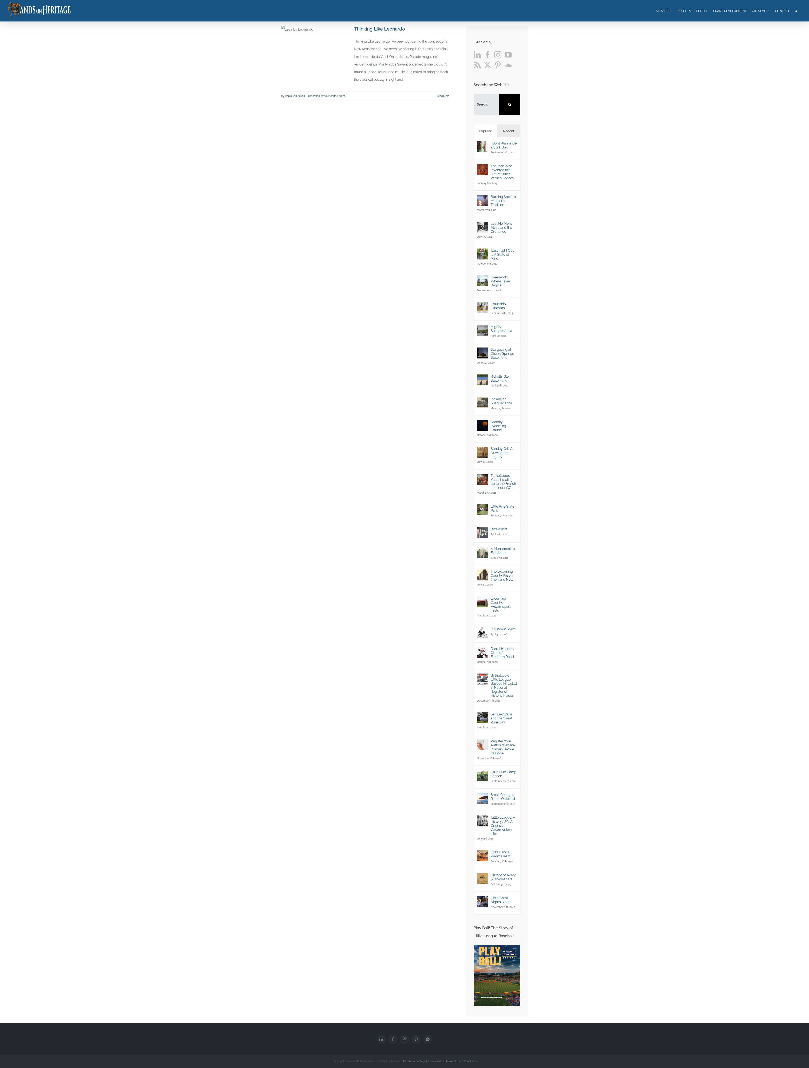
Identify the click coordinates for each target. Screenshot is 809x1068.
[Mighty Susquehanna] (482, 328)
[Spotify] (427, 1039)
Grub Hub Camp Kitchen (503, 774)
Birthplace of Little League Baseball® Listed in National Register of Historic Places (504, 686)
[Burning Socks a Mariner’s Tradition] (482, 198)
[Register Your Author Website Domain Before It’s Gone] (482, 743)
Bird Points (499, 529)
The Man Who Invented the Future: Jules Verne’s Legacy (502, 172)
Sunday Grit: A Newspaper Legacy (502, 453)
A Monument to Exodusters (503, 551)
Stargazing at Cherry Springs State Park (502, 354)
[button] (796, 10)
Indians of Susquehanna (501, 401)
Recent (508, 131)
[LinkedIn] (477, 54)
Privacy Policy (435, 1061)
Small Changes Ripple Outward (503, 797)
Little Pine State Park (502, 508)
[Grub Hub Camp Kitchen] (482, 774)
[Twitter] (487, 64)
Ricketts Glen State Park (500, 378)
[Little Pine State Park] (482, 508)
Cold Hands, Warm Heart (500, 854)
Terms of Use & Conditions (461, 1061)
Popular (485, 131)
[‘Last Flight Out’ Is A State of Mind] (482, 252)
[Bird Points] (482, 531)
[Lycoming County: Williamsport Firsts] (482, 600)
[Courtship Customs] (482, 306)
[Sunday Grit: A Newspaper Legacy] (482, 450)
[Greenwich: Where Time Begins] (482, 279)
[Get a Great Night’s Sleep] (482, 900)
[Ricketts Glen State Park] (482, 378)
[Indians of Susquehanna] (482, 401)
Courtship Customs (498, 306)
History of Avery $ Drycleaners (503, 877)
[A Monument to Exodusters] (482, 550)
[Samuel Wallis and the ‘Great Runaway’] (482, 716)
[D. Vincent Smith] (482, 631)
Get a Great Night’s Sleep (500, 900)
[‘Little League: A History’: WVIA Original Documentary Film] (482, 819)
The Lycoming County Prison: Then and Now (502, 575)
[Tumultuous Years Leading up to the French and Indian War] (482, 477)
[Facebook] (487, 54)
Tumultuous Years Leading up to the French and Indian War (503, 482)
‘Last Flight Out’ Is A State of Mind (502, 255)
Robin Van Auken (295, 96)
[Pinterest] (497, 64)
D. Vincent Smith (503, 629)
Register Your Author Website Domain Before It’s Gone (503, 747)
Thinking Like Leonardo (379, 29)
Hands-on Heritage (414, 1061)
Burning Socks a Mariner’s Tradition (503, 201)
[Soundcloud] (508, 64)
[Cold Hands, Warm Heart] (482, 854)
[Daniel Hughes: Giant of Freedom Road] (482, 650)
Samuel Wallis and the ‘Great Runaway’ (502, 718)
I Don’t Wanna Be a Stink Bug (504, 145)
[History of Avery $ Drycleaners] (482, 877)
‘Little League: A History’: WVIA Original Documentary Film (503, 825)
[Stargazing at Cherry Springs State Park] (482, 351)
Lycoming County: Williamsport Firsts (500, 604)
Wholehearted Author (333, 96)
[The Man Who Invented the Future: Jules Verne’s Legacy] (482, 168)
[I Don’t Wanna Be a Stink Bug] (482, 145)
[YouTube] (508, 54)
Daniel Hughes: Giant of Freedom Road (502, 653)
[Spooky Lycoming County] (482, 424)
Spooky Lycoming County (498, 426)
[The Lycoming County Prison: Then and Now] (482, 573)
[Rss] (477, 64)
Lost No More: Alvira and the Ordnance (502, 228)
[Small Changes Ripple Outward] (482, 796)
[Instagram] (497, 54)
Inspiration (314, 96)
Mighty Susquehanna (501, 329)
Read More (443, 96)
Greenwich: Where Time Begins (500, 281)
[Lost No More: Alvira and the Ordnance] (482, 225)
